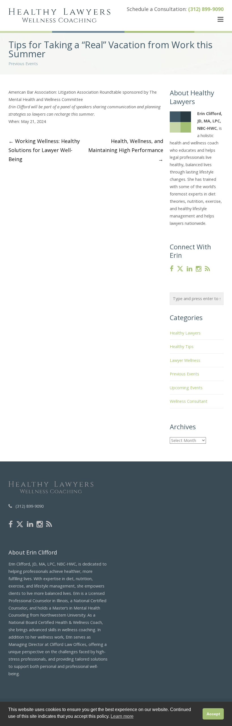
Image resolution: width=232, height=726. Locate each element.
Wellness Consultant (188, 401)
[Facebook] (171, 269)
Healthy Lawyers (185, 333)
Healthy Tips (182, 346)
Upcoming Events (186, 387)
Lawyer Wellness (185, 360)
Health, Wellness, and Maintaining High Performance (125, 150)
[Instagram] (198, 269)
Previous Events (23, 63)
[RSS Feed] (207, 269)
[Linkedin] (189, 269)
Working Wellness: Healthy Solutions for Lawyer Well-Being (44, 150)
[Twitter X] (180, 269)
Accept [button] (213, 714)
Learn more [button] (122, 716)
